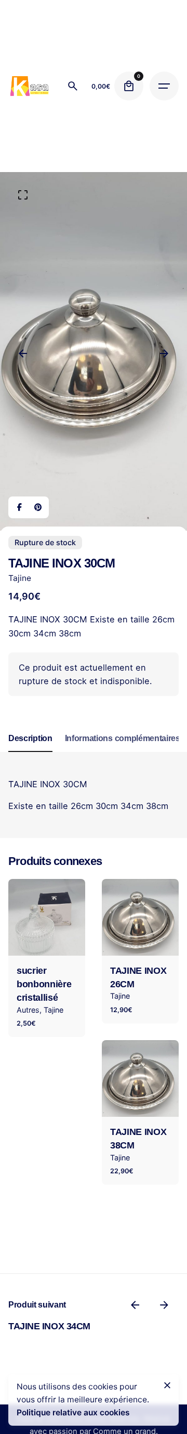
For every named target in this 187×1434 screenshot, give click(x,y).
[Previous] (22, 353)
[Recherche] (72, 86)
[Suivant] (164, 1304)
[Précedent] (135, 1304)
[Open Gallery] (22, 194)
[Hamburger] (164, 86)
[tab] (30, 751)
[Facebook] (19, 507)
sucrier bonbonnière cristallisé (44, 984)
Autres (28, 1009)
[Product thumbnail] (46, 917)
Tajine (19, 578)
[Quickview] (31, 900)
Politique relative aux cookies (73, 1412)
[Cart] (128, 86)
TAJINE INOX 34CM (49, 1326)
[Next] (164, 353)
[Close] (167, 1385)
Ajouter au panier (47, 939)
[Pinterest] (38, 507)
